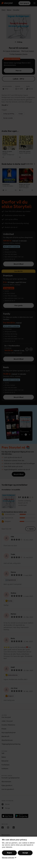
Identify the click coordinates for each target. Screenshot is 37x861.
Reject (9, 853)
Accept (25, 853)
